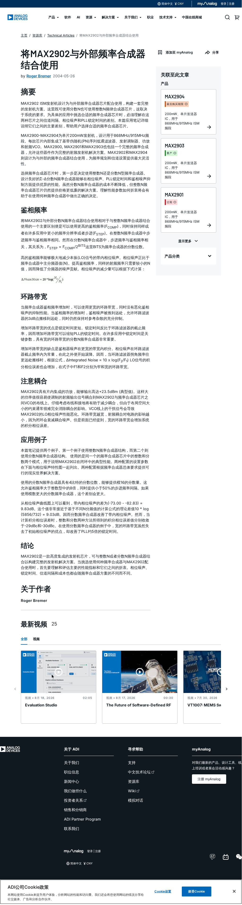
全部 (24, 639)
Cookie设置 (162, 891)
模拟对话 (135, 800)
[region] (121, 892)
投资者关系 (73, 800)
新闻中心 (71, 781)
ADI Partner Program (82, 819)
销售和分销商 (75, 809)
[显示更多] (188, 241)
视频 (36, 639)
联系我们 (71, 828)
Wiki (132, 790)
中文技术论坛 (139, 772)
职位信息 (71, 772)
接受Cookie (196, 891)
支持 (132, 762)
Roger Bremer (38, 76)
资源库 (133, 781)
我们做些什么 (75, 790)
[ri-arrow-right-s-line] (226, 689)
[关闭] (234, 891)
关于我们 (71, 762)
